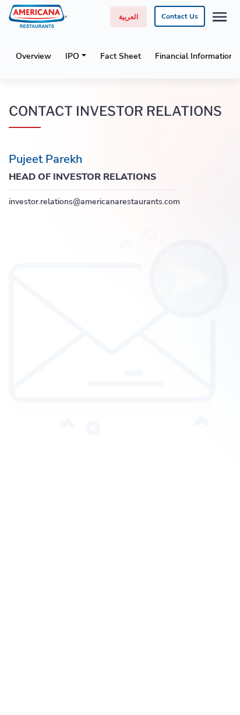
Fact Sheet (120, 56)
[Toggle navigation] (219, 17)
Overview (33, 56)
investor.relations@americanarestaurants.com (94, 201)
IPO (72, 56)
